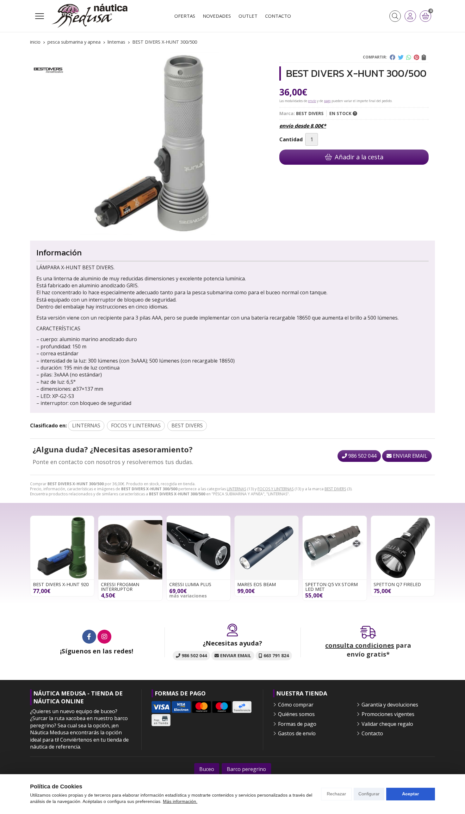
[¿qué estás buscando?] (395, 16)
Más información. (180, 801)
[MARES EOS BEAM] (266, 547)
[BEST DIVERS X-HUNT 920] (62, 547)
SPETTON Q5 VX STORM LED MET (331, 586)
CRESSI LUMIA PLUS (190, 584)
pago (327, 101)
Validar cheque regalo (387, 723)
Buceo (206, 769)
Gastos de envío (297, 733)
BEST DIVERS (335, 489)
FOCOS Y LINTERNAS (275, 489)
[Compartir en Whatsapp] (408, 57)
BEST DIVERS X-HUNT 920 (61, 584)
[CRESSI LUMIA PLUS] (198, 547)
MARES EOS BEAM (256, 584)
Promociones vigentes (388, 714)
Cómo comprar (295, 704)
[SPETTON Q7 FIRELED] (403, 547)
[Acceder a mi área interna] (410, 16)
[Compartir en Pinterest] (416, 57)
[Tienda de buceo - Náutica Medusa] (89, 16)
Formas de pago (297, 723)
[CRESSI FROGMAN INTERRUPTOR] (130, 547)
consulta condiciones (359, 645)
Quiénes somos (296, 714)
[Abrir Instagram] (104, 636)
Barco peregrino (246, 769)
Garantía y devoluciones (390, 704)
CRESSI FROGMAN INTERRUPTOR (120, 586)
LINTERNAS (236, 489)
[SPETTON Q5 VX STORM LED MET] (334, 547)
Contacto (372, 733)
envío (312, 101)
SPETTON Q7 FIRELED (397, 584)
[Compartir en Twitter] (401, 57)
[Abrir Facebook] (89, 636)
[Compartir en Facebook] (392, 57)
